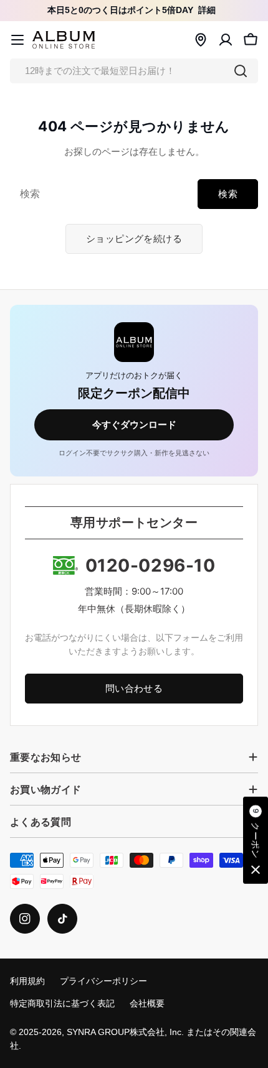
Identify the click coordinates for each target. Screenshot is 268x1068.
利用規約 (27, 981)
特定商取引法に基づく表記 (62, 1003)
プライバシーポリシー (103, 981)
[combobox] (134, 70)
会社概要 (147, 1003)
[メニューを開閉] (17, 39)
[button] (255, 840)
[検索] (240, 70)
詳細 (207, 10)
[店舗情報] (200, 39)
